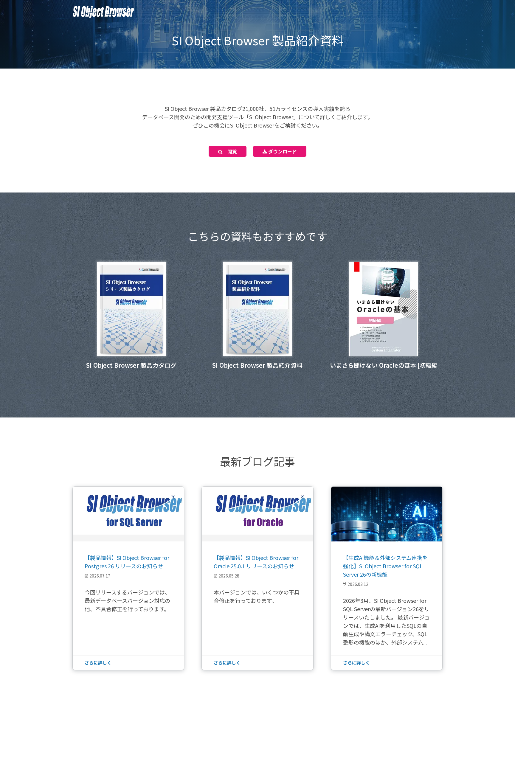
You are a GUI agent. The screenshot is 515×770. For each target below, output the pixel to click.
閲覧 (230, 151)
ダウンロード (282, 151)
